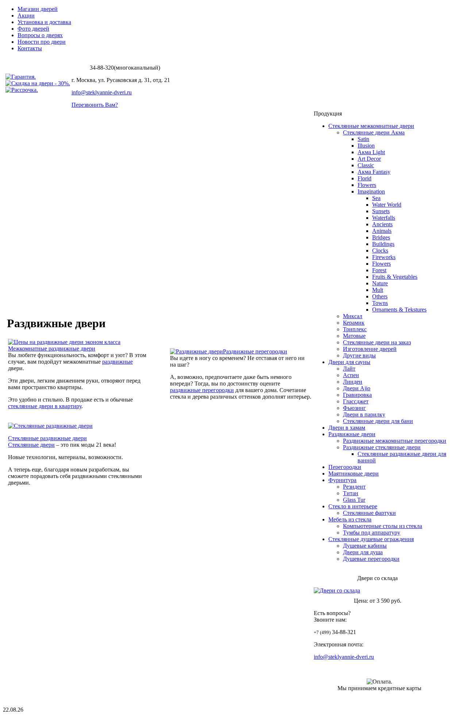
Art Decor (369, 159)
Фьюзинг (354, 408)
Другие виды (359, 355)
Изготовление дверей (370, 349)
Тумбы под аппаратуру (371, 532)
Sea (376, 198)
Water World (386, 205)
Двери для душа (363, 552)
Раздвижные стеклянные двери (382, 447)
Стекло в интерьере (352, 506)
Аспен (351, 375)
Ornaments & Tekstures (399, 309)
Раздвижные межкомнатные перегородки (394, 441)
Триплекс (355, 329)
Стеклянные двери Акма (374, 132)
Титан (350, 493)
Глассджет (355, 401)
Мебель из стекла (349, 519)
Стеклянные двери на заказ (377, 342)
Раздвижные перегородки (255, 351)
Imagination (371, 191)
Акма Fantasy (374, 172)
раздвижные (117, 362)
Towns (380, 303)
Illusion (366, 145)
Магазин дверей (38, 9)
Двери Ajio (356, 388)
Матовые (354, 336)
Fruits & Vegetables (394, 277)
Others (379, 296)
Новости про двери (42, 42)
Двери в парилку (364, 414)
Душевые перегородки (371, 559)
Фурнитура (342, 480)
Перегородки (344, 467)
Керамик (353, 323)
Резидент (354, 487)
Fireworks (383, 257)
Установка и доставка (44, 22)
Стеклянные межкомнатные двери (371, 126)
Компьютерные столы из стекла (382, 526)
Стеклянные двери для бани (378, 421)
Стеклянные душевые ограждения (371, 539)
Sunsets (381, 211)
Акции (26, 15)
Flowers (367, 185)
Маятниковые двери (353, 473)
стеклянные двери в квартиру (44, 406)
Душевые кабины (365, 546)
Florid (364, 178)
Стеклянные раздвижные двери (47, 438)
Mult (377, 290)
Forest (379, 270)
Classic (366, 165)
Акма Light (371, 152)
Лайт (349, 368)
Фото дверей (33, 29)
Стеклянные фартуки (369, 513)
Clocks (380, 250)
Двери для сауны (349, 362)
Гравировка (357, 395)
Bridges (381, 237)
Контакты (30, 48)
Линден (352, 382)
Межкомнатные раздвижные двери (51, 348)
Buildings (383, 244)
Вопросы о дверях (40, 35)
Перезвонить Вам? (95, 105)
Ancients (382, 224)
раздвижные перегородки (202, 390)
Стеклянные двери (31, 445)
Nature (380, 283)
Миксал (352, 316)
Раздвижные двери (351, 434)
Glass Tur (354, 500)
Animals (381, 231)
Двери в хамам (346, 427)
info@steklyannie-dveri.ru (102, 92)
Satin (363, 139)
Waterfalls (383, 218)
